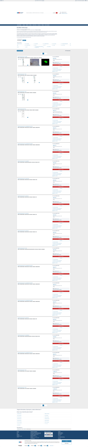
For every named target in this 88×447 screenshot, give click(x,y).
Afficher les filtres (20, 50)
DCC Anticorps (46, 415)
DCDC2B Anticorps (47, 418)
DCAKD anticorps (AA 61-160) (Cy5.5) (23, 178)
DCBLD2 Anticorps (47, 413)
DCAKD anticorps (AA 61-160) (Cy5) (23, 213)
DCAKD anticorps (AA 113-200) (22, 56)
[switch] (35, 445)
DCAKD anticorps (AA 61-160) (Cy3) (23, 230)
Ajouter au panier (61, 82)
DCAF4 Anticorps (19, 420)
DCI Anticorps (46, 423)
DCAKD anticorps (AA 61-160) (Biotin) (23, 335)
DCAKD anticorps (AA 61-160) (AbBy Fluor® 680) (25, 143)
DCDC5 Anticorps (47, 420)
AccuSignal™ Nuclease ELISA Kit (34, 434)
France (58, 62)
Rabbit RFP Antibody (33, 435)
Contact (43, 0)
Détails (61, 66)
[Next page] (46, 53)
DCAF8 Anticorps (19, 413)
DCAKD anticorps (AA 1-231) (22, 74)
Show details (51, 445)
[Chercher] (56, 12)
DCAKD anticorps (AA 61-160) (22, 248)
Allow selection (66, 443)
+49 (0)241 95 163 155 (62, 437)
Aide (17, 433)
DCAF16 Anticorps (19, 423)
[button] (50, 62)
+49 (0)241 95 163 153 (39, 0)
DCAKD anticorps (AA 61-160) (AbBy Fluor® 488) (25, 300)
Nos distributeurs (33, 438)
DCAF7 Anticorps (19, 415)
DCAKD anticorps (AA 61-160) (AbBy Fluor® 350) (25, 265)
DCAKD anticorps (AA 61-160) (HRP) (23, 161)
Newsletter (18, 434)
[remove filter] (21, 40)
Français (3, 0)
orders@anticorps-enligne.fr (64, 13)
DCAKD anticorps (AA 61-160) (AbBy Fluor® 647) (25, 352)
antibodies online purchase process (35, 437)
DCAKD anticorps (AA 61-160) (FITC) (23, 317)
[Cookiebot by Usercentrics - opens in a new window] (20, 445)
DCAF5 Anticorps (19, 418)
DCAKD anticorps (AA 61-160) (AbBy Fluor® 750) (25, 126)
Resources (18, 435)
